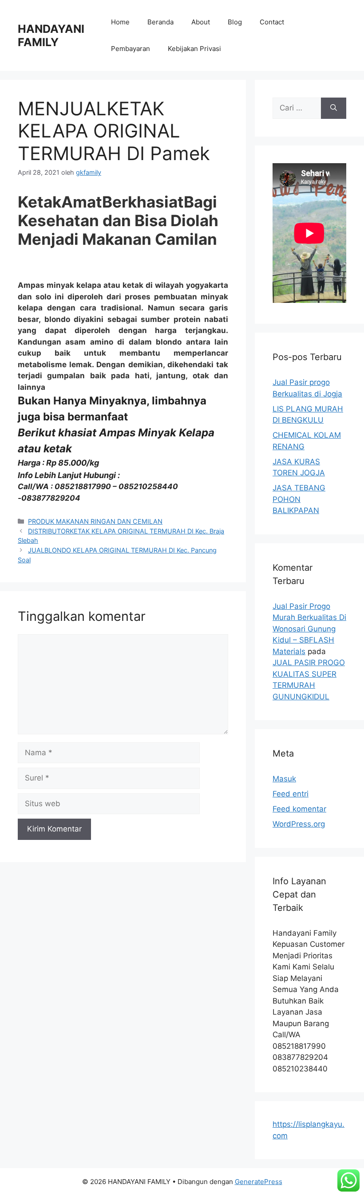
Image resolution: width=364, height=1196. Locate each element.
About (200, 22)
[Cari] (333, 108)
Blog (235, 22)
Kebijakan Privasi (194, 48)
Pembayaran (130, 48)
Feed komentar (299, 808)
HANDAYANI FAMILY (51, 35)
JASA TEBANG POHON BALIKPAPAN (299, 499)
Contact (272, 22)
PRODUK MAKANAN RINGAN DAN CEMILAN (95, 521)
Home (120, 22)
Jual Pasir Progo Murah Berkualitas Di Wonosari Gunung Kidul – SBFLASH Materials (309, 629)
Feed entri (291, 793)
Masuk (284, 778)
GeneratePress (258, 1181)
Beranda (160, 22)
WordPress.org (299, 824)
